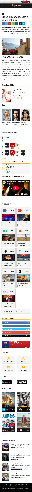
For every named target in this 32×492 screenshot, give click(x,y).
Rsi (27, 311)
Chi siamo (6, 484)
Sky (17, 311)
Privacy (26, 484)
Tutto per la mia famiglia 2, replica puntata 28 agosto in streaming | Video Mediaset (20, 465)
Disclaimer (10, 485)
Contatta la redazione (19, 484)
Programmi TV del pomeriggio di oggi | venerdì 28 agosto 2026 (20, 445)
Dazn (22, 311)
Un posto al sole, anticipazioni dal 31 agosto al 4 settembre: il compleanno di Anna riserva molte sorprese (20, 455)
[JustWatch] (4, 158)
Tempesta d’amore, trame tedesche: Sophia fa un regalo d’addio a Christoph (20, 474)
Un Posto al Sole (14, 459)
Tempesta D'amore (15, 477)
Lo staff (11, 484)
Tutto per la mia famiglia (16, 469)
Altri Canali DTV (8, 311)
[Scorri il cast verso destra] (28, 119)
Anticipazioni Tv (14, 447)
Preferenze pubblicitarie (19, 485)
